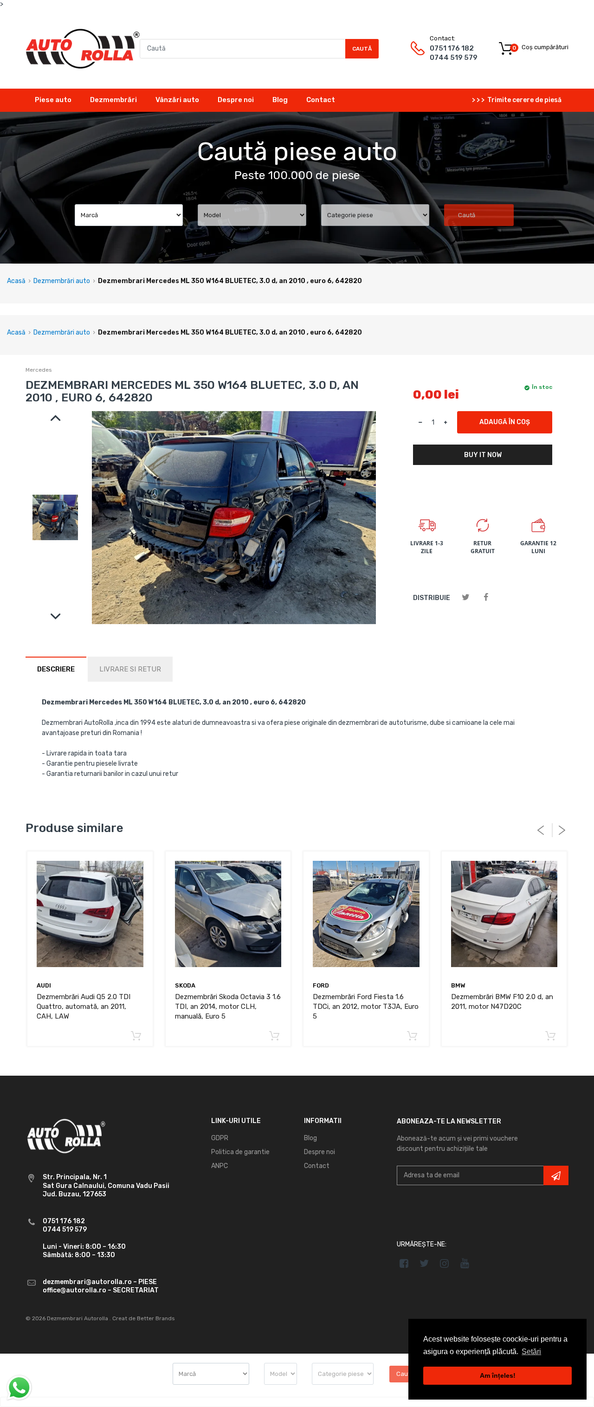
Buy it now (483, 455)
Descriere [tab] (56, 669)
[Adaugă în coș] (136, 1036)
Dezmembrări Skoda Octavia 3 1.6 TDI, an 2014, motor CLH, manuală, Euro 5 (228, 1006)
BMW (458, 985)
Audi (44, 985)
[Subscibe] (555, 1175)
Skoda (185, 985)
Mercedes (39, 370)
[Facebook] (485, 597)
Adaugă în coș (504, 422)
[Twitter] (465, 597)
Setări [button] (531, 1351)
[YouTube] (465, 1263)
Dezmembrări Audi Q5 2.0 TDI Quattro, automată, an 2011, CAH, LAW (83, 1006)
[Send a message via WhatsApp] (19, 1387)
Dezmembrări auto (61, 281)
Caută (362, 48)
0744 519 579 (454, 57)
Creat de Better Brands (143, 1318)
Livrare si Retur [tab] (130, 669)
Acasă (16, 281)
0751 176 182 (452, 48)
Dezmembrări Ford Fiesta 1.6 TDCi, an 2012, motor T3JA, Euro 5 (366, 1006)
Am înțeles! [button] (498, 1375)
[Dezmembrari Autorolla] (83, 48)
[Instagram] (445, 1263)
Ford (321, 985)
